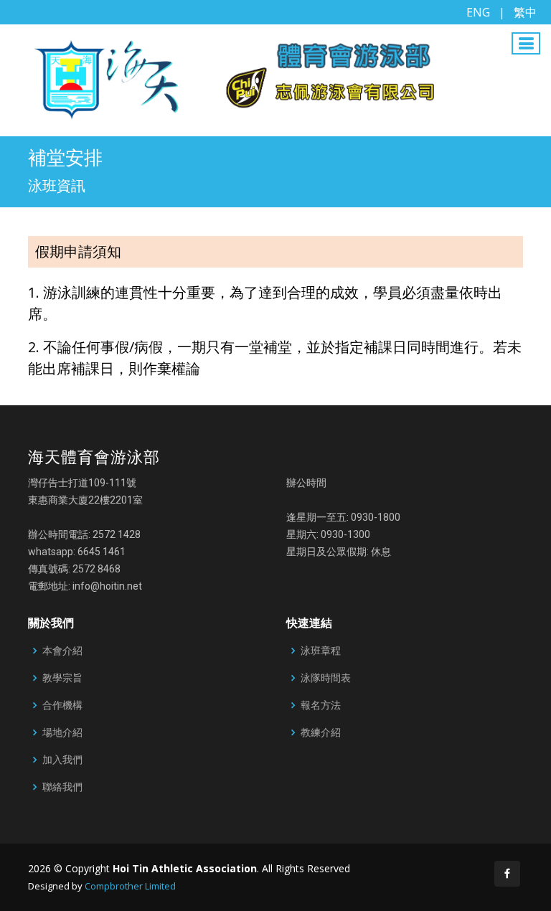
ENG (478, 12)
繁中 (525, 12)
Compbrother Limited (130, 885)
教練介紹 (321, 732)
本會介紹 (62, 651)
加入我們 (62, 760)
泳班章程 (321, 651)
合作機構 (62, 705)
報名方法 (321, 705)
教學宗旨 (62, 678)
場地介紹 (62, 732)
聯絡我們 (62, 787)
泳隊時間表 (326, 678)
